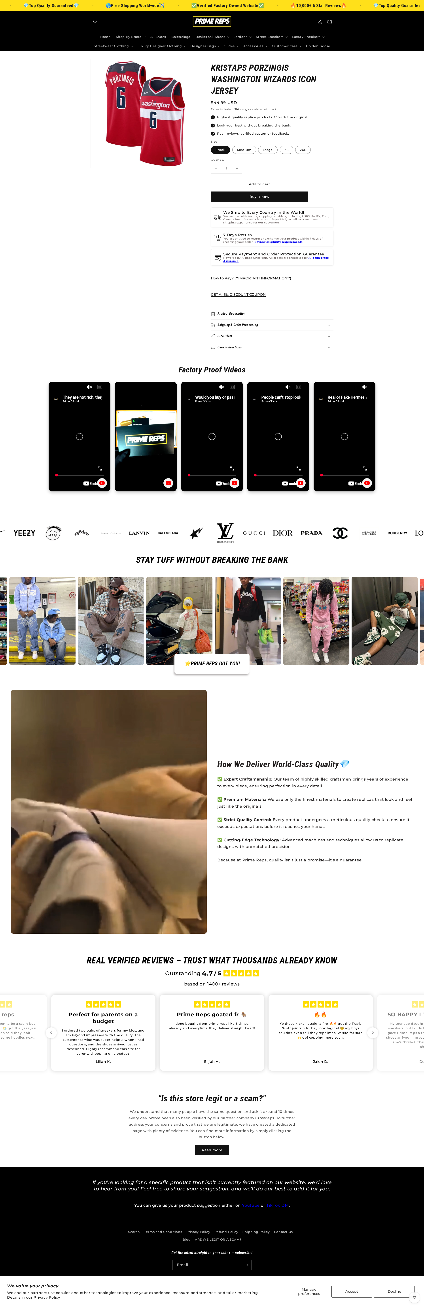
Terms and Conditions (163, 1232)
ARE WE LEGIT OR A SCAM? (218, 1240)
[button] (95, 22)
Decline (394, 1291)
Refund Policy (226, 1232)
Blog (187, 1240)
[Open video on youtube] (102, 483)
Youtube (251, 1205)
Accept (351, 1291)
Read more (212, 1150)
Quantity (217, 159)
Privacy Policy (47, 1297)
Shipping (240, 109)
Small (220, 150)
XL (286, 150)
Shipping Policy (256, 1232)
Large (268, 150)
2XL (303, 150)
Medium (244, 150)
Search (134, 1232)
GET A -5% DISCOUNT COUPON (238, 294)
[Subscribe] (247, 1265)
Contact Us (283, 1232)
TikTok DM (277, 1205)
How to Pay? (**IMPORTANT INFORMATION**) (251, 278)
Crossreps (264, 1118)
